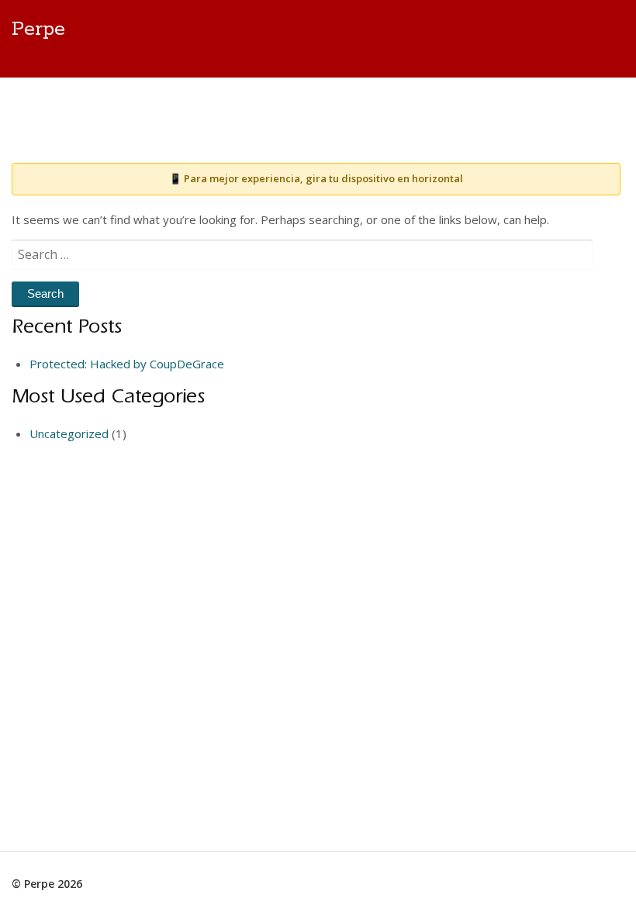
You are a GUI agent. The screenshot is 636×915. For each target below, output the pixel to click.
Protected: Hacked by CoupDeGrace (126, 363)
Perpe (38, 29)
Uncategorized (69, 433)
